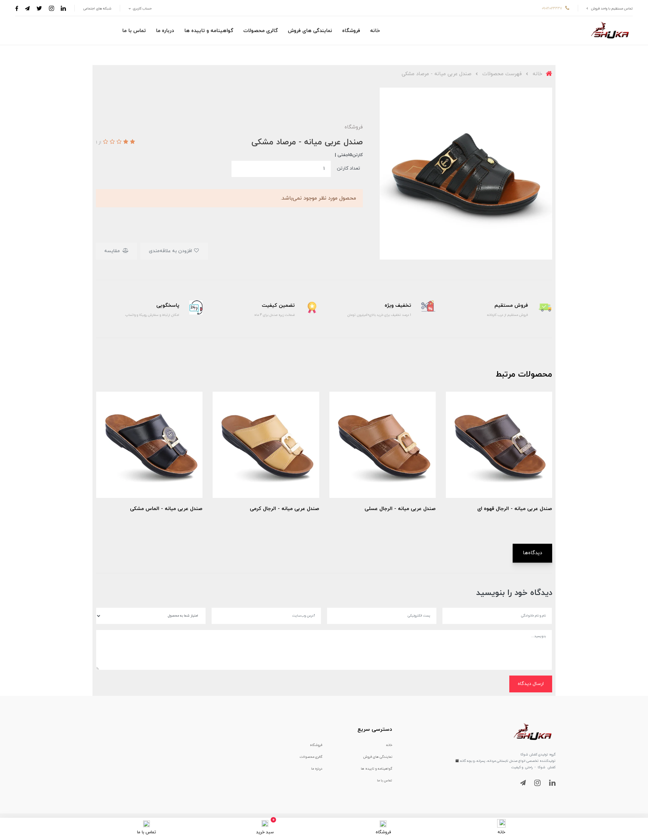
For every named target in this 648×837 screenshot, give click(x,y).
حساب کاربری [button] (142, 8)
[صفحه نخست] (501, 823)
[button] (131, 142)
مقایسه (112, 251)
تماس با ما (134, 30)
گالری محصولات (260, 30)
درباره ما (165, 30)
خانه (375, 30)
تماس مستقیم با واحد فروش (612, 8)
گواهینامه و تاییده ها (208, 30)
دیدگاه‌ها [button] (532, 553)
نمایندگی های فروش (310, 30)
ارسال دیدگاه (531, 684)
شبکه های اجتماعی (97, 8)
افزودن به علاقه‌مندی (171, 251)
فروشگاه (351, 30)
